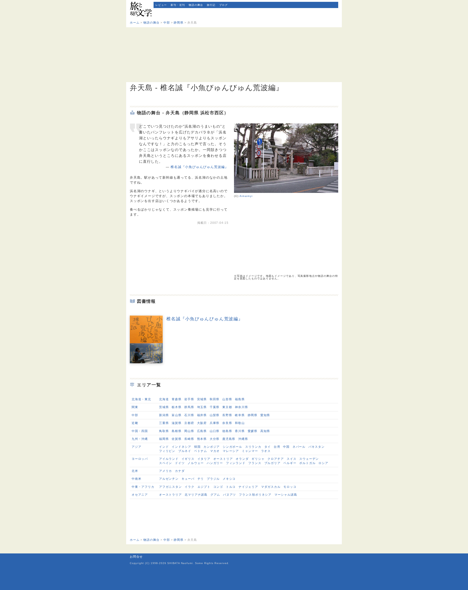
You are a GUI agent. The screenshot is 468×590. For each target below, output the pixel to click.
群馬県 (189, 407)
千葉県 (214, 407)
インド (164, 446)
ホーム (134, 22)
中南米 (136, 478)
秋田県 (214, 399)
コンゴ (218, 486)
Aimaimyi (245, 196)
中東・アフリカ (143, 486)
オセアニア (140, 494)
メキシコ (229, 478)
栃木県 (176, 407)
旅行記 (211, 4)
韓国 (197, 446)
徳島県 (227, 431)
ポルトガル (307, 463)
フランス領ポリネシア (255, 494)
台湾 (277, 446)
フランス (254, 463)
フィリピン (167, 451)
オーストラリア (170, 494)
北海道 (164, 399)
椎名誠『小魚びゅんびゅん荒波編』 (200, 167)
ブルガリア (272, 463)
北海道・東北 (141, 399)
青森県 (176, 399)
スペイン (165, 463)
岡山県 (189, 431)
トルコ (231, 486)
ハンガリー (215, 463)
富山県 (176, 415)
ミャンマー (250, 451)
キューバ (188, 478)
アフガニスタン (170, 486)
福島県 (240, 399)
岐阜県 (240, 415)
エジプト (203, 486)
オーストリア (223, 458)
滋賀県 (176, 423)
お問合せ (136, 556)
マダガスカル (271, 486)
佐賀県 (176, 438)
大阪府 (202, 423)
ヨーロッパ (140, 458)
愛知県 (265, 415)
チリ (200, 478)
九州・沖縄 (140, 438)
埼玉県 (202, 407)
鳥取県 (164, 431)
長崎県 (189, 438)
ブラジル (213, 478)
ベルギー (289, 463)
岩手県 (189, 399)
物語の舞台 (196, 4)
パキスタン (316, 446)
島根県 (176, 431)
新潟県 (164, 415)
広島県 (202, 431)
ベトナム (200, 451)
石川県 (189, 415)
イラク (189, 486)
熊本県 (202, 438)
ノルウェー (196, 463)
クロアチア (275, 458)
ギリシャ (258, 458)
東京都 (227, 407)
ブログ (223, 4)
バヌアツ (229, 494)
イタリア (203, 458)
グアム (215, 494)
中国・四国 (140, 431)
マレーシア (231, 451)
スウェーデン (309, 458)
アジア (136, 446)
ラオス (266, 451)
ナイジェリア (248, 486)
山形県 (227, 399)
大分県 (214, 438)
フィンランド (236, 463)
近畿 (135, 423)
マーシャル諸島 (285, 494)
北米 (135, 470)
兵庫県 (214, 423)
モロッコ (289, 486)
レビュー (161, 4)
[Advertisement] (234, 54)
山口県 (214, 431)
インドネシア (181, 446)
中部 (166, 22)
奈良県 (227, 423)
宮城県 (202, 399)
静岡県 (178, 22)
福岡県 (164, 438)
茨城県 (164, 407)
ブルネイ (184, 451)
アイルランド (169, 458)
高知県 (265, 431)
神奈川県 (241, 407)
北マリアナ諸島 (196, 494)
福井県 (202, 415)
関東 (135, 407)
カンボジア (211, 446)
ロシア (323, 463)
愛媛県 (252, 431)
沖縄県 (243, 438)
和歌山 (240, 423)
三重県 (164, 423)
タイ (267, 446)
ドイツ (180, 463)
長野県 (227, 415)
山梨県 (214, 415)
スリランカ (253, 446)
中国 (286, 446)
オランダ (242, 458)
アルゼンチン (169, 478)
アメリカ (165, 470)
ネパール (298, 446)
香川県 (240, 431)
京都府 (189, 423)
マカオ (215, 451)
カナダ (180, 470)
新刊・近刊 (178, 4)
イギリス (188, 458)
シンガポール (232, 446)
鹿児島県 (228, 438)
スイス (291, 458)
